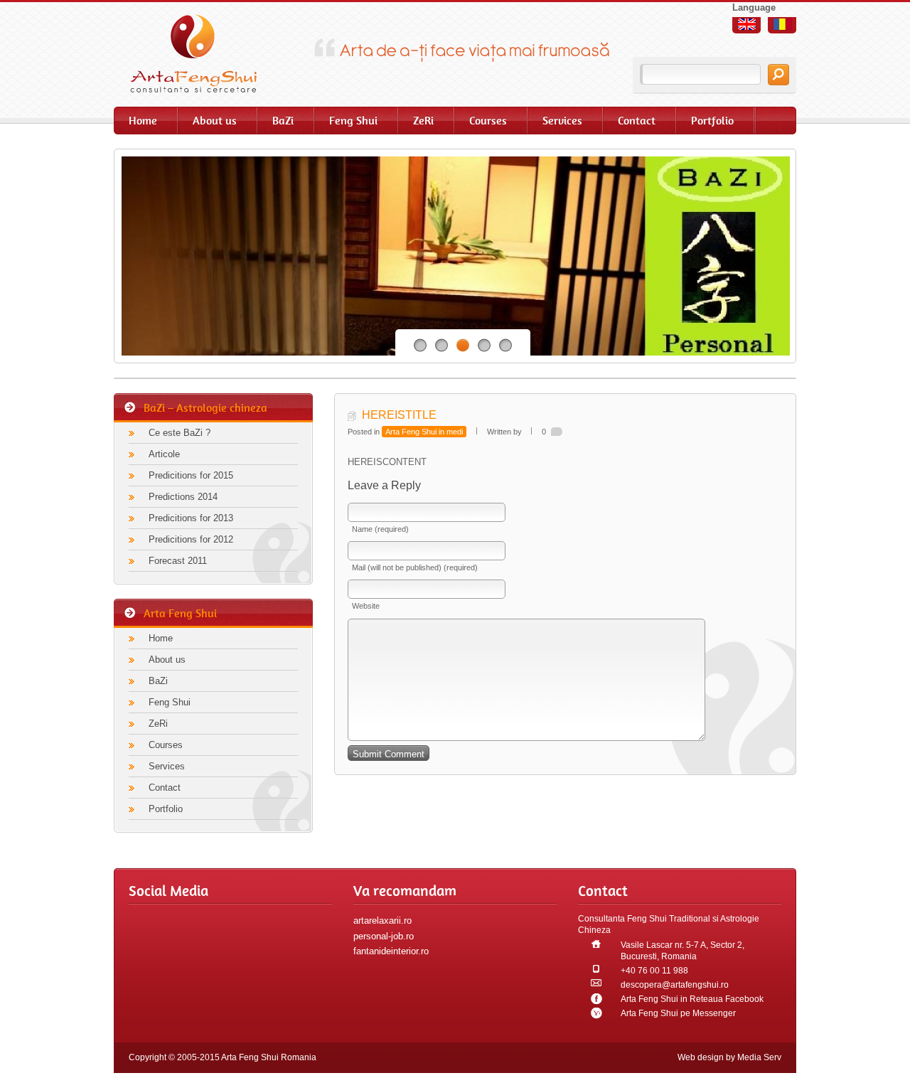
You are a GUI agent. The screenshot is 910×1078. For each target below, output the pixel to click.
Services (562, 120)
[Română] (782, 24)
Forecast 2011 (178, 560)
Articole (164, 454)
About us (215, 120)
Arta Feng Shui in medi (424, 431)
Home (143, 120)
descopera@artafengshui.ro (675, 985)
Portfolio (712, 120)
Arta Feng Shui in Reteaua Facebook (692, 999)
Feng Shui (353, 120)
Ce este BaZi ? (179, 432)
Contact (636, 120)
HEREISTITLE (399, 415)
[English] (746, 24)
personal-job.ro (383, 936)
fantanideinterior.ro (391, 951)
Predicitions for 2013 (191, 518)
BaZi (283, 120)
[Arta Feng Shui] (202, 53)
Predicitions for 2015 (191, 475)
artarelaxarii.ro (382, 920)
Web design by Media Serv (729, 1057)
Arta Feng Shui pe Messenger (678, 1013)
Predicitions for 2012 (191, 539)
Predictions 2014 (183, 496)
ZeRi (423, 120)
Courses (488, 120)
